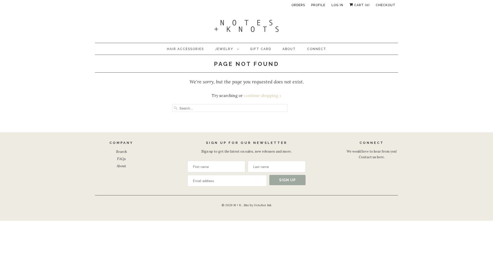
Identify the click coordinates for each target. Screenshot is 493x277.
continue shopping (261, 95)
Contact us (367, 157)
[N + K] (246, 27)
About (289, 49)
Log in (337, 5)
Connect (316, 49)
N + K (237, 205)
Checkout (385, 5)
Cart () (361, 5)
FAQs (121, 159)
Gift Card (260, 49)
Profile (318, 5)
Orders (298, 5)
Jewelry (224, 49)
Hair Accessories (185, 49)
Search (121, 152)
